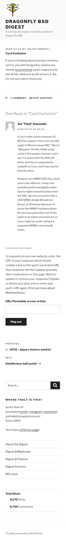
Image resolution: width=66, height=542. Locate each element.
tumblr (23, 411)
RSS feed (12, 474)
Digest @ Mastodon (18, 451)
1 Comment (19, 98)
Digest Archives (16, 466)
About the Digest (17, 444)
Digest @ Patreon (17, 459)
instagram (35, 411)
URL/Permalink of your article (26, 301)
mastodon (50, 411)
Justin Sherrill (39, 49)
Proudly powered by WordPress (24, 533)
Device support (41, 98)
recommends (23, 69)
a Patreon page (29, 430)
